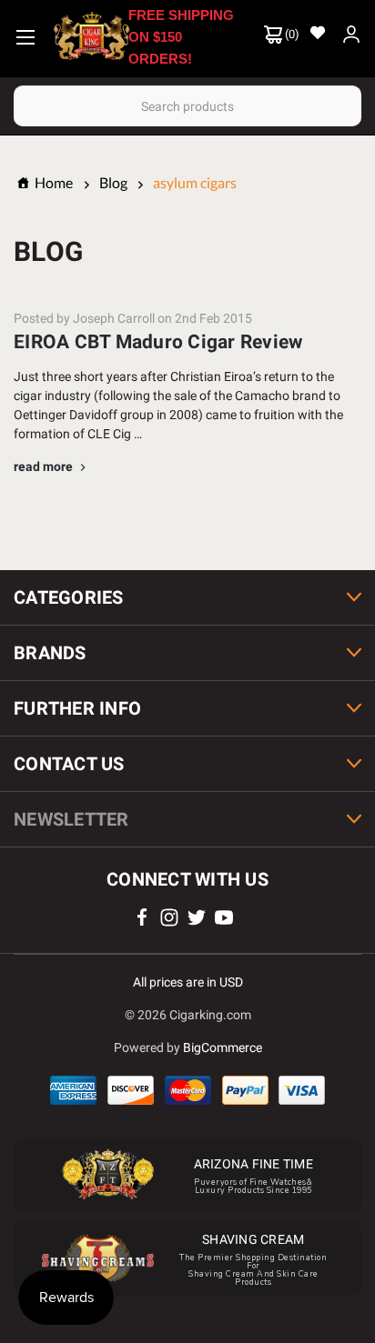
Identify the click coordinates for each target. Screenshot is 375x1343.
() (290, 34)
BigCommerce (222, 1047)
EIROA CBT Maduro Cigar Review (158, 342)
